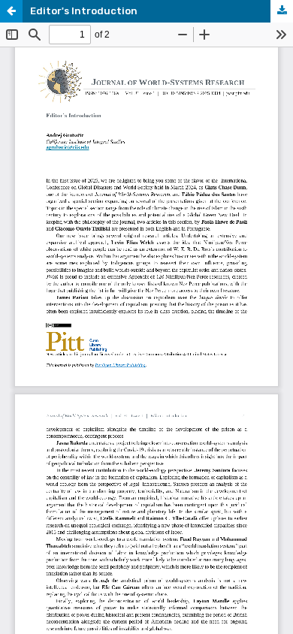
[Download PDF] (281, 11)
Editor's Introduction (83, 11)
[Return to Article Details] (11, 11)
